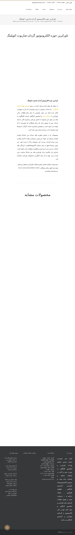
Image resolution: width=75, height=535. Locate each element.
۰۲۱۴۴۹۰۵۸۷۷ (46, 475)
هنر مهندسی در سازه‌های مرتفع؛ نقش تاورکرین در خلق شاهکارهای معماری (11, 492)
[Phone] (32, 458)
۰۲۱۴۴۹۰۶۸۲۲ (47, 471)
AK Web (60, 532)
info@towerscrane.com (38, 2)
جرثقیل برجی (46, 116)
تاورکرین (26, 106)
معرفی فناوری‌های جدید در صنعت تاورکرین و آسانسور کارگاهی (10, 459)
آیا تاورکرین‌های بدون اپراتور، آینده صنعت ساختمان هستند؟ (11, 467)
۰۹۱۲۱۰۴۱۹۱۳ (43, 473)
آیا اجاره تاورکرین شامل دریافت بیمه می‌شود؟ (10, 474)
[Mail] (35, 458)
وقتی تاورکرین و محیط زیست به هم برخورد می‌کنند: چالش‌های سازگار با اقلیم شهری (11, 482)
